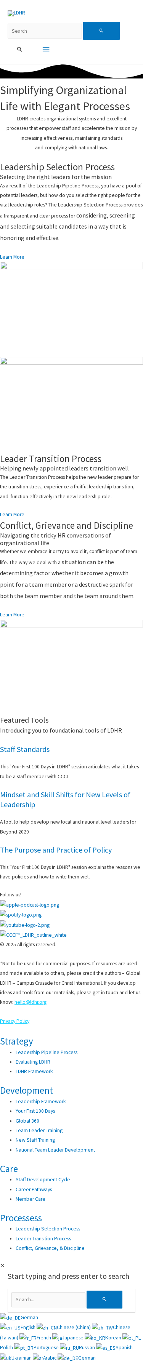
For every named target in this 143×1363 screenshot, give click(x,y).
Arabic (50, 1358)
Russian (87, 1347)
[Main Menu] (46, 49)
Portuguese (47, 1347)
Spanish (124, 1347)
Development (26, 1090)
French (44, 1337)
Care (9, 1169)
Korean (113, 1337)
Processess (21, 1218)
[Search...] (49, 1299)
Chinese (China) (74, 1327)
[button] (20, 49)
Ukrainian (22, 1358)
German (29, 1317)
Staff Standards (25, 749)
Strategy (16, 1041)
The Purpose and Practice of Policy (56, 849)
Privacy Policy (14, 1021)
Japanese (73, 1337)
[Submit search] (101, 31)
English (29, 1327)
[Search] (104, 1299)
